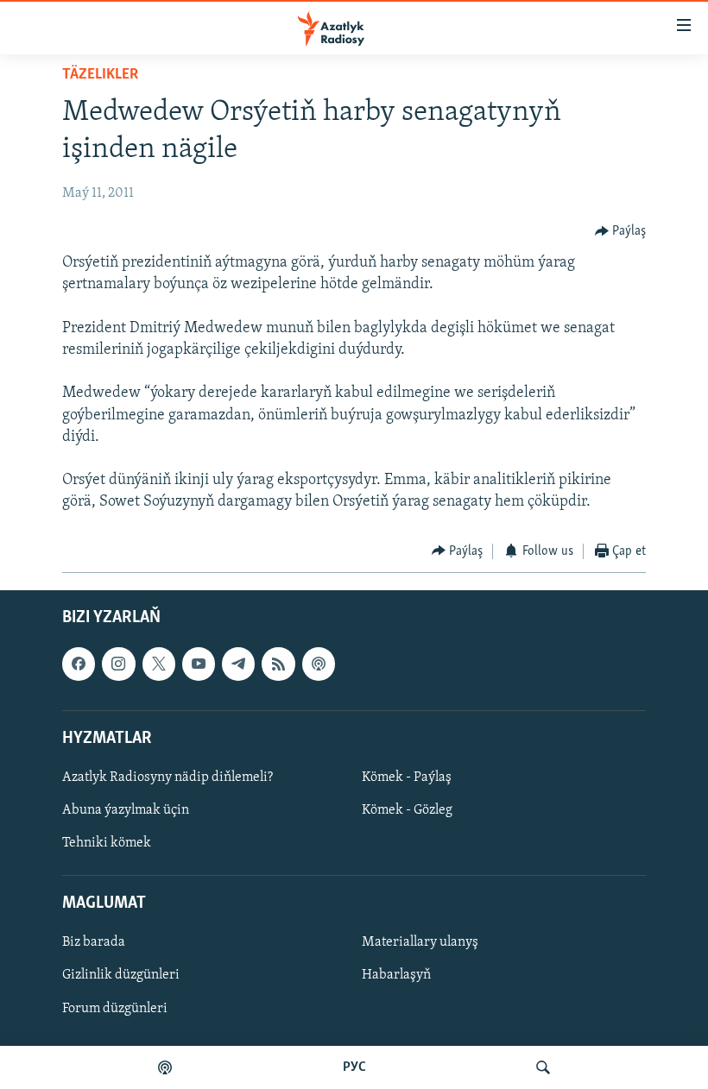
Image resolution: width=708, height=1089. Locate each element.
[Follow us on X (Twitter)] (158, 663)
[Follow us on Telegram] (238, 663)
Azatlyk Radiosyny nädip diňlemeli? (167, 777)
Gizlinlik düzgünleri (121, 976)
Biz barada (93, 942)
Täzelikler (100, 75)
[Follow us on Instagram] (118, 663)
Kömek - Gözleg (407, 810)
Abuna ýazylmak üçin (125, 810)
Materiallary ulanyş (420, 942)
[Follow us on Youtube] (198, 663)
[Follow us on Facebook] (78, 663)
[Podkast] (165, 1067)
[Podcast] (318, 663)
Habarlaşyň (396, 976)
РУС (354, 1067)
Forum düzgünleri (115, 1009)
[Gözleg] (543, 1067)
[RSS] (278, 663)
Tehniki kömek (106, 843)
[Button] (621, 231)
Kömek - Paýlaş (407, 777)
